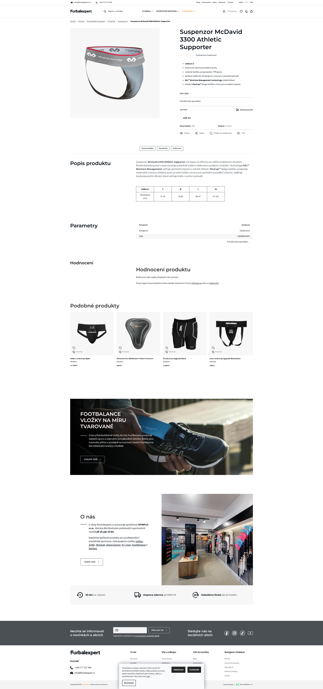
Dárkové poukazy (231, 671)
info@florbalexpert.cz (84, 673)
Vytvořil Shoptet (228, 685)
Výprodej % (229, 667)
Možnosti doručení (246, 110)
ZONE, (92, 545)
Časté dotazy (167, 659)
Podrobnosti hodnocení (206, 55)
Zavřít (185, 136)
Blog (198, 2)
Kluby (215, 2)
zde (148, 676)
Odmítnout (178, 669)
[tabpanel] (92, 344)
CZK (246, 2)
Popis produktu (148, 148)
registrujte (214, 283)
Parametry (163, 148)
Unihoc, (140, 541)
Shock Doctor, (114, 545)
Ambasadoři (206, 2)
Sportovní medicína (232, 663)
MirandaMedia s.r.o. (246, 684)
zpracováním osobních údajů (147, 636)
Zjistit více (89, 562)
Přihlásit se (157, 630)
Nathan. (93, 548)
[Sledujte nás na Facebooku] (226, 633)
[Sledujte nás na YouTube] (250, 633)
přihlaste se (196, 283)
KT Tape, (127, 545)
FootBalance (139, 545)
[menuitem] (148, 11)
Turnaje (230, 2)
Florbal (227, 659)
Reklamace (166, 663)
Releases (222, 2)
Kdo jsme (133, 659)
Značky (227, 676)
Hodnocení (177, 148)
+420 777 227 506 (83, 667)
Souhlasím (194, 669)
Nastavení (129, 683)
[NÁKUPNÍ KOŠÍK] (251, 11)
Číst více (184, 94)
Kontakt (133, 663)
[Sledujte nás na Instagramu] (234, 633)
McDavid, (101, 545)
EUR (251, 2)
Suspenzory (245, 230)
